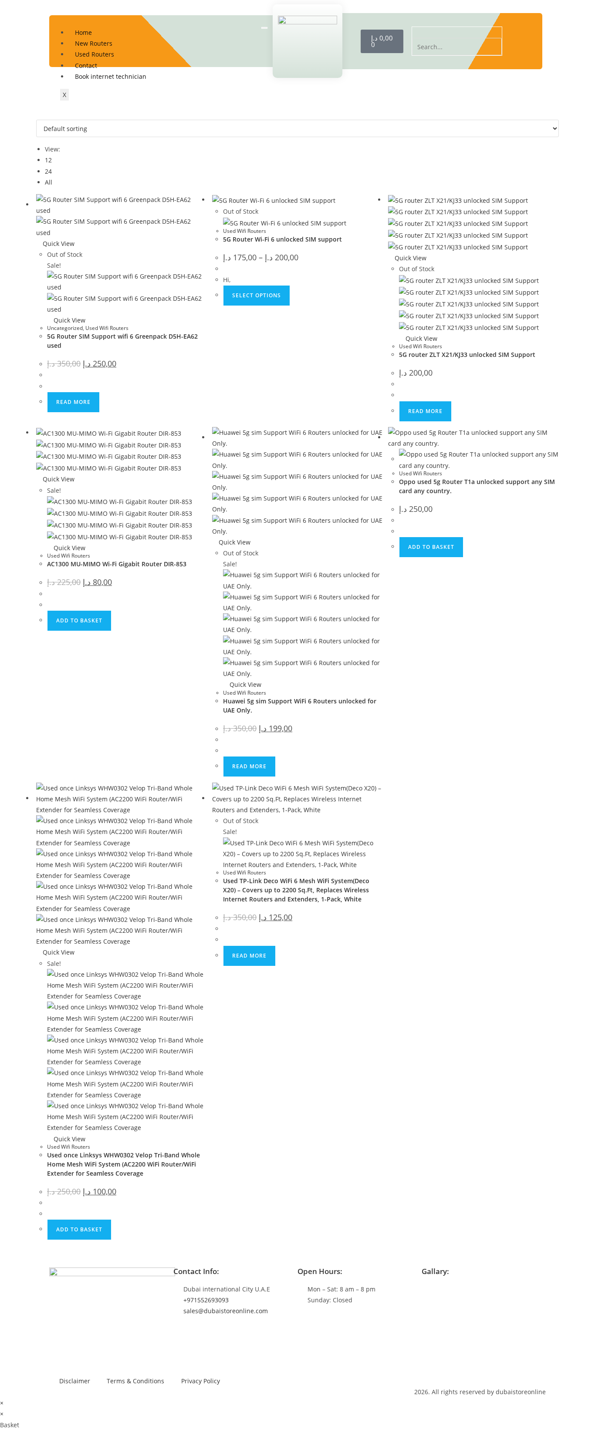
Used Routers (94, 54)
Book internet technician (110, 76)
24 (48, 171)
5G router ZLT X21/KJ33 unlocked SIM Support (467, 354)
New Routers (93, 43)
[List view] (43, 114)
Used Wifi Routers (106, 328)
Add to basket (79, 620)
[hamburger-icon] (264, 28)
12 (48, 160)
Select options (256, 295)
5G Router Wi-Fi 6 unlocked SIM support (282, 239)
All (48, 182)
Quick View (57, 243)
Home (83, 32)
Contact (86, 65)
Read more (73, 402)
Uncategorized (65, 328)
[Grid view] (38, 114)
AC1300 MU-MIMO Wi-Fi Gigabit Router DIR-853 (116, 564)
